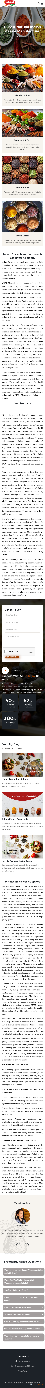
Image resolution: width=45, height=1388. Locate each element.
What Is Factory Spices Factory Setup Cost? (22, 1322)
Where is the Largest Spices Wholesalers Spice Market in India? (23, 1271)
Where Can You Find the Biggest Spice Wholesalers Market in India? (20, 1281)
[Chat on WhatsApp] (37, 1385)
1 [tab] (21, 52)
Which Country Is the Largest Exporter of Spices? (21, 1299)
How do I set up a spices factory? (17, 1307)
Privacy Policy (22, 1371)
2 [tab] (23, 52)
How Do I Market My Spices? (16, 1290)
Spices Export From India (15, 819)
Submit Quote (10, 657)
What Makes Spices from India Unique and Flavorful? (21, 1337)
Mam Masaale (22, 1382)
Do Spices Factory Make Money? (17, 1315)
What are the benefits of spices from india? (22, 1329)
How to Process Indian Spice (17, 861)
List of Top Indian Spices (15, 779)
